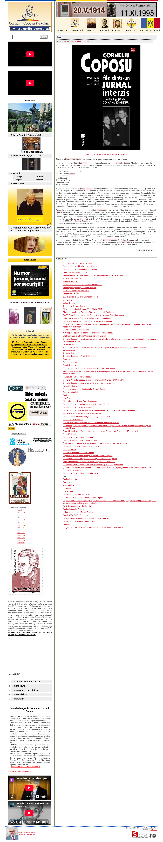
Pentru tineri (68, 395)
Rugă (26, 260)
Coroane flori (68, 353)
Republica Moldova (149, 30)
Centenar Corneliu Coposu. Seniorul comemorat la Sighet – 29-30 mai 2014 (94, 380)
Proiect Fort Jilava (70, 386)
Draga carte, (68, 491)
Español (39, 180)
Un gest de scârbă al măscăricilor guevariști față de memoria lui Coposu (93, 527)
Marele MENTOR (70, 281)
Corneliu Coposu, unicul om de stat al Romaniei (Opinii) (86, 404)
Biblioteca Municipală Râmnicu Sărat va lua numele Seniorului (88, 312)
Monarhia (130, 30)
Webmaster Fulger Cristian (26, 834)
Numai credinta (69, 449)
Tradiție (103, 30)
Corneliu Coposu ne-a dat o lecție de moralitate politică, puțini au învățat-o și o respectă (99, 410)
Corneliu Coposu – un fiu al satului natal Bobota (82, 284)
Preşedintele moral (71, 294)
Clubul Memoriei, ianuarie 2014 (76, 291)
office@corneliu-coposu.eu (26, 832)
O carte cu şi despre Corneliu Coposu (78, 452)
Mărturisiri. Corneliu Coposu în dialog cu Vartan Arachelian (87, 318)
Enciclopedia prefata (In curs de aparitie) (79, 288)
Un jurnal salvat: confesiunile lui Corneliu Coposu (83, 497)
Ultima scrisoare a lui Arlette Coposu (78, 512)
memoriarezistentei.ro (26, 690)
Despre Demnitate (18, 434)
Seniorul (90, 30)
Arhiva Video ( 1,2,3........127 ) (26, 155)
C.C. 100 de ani (73, 30)
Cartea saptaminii (70, 392)
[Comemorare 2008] (31, 149)
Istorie (11, 428)
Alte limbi (16, 173)
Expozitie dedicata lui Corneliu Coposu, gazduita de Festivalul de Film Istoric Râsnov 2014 (100, 431)
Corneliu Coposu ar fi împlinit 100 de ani (79, 356)
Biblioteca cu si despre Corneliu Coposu (29, 302)
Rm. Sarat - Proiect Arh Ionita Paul (77, 263)
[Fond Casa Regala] (32, 152)
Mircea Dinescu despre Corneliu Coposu (80, 401)
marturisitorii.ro (22, 694)
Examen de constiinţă (72, 278)
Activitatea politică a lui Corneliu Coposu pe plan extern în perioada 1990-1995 (95, 275)
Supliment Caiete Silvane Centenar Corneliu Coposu (84, 336)
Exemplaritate (68, 359)
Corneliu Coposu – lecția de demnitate (78, 521)
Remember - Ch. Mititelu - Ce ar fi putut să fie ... (83, 413)
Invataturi (19, 698)
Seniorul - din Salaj (70, 479)
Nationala (67, 488)
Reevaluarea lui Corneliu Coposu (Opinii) (80, 440)
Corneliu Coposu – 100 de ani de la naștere (81, 446)
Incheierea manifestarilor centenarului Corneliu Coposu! (86, 518)
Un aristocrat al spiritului (73, 419)
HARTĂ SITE (18, 183)
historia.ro (19, 686)
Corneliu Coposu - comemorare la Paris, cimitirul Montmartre (88, 383)
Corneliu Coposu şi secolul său (76, 330)
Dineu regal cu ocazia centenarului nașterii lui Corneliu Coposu (89, 368)
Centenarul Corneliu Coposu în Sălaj (78, 437)
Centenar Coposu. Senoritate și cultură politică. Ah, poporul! (87, 321)
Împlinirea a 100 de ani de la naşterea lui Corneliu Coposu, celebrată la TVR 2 (95, 443)
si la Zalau (67, 398)
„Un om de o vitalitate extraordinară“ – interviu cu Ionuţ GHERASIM (91, 423)
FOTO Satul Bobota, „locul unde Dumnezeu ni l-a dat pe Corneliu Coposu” (93, 315)
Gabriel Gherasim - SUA (27, 681)
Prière (33, 260)
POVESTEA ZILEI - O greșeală (76, 515)
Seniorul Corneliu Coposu (73, 509)
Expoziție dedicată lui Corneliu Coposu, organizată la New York (89, 462)
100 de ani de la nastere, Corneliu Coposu (80, 297)
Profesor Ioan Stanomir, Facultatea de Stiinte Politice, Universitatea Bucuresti (30, 633)
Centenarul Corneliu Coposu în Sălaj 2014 (80, 473)
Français (19, 177)
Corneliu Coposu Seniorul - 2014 (76, 494)
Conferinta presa (70, 362)
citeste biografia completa (19, 771)
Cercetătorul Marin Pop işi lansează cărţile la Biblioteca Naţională (90, 458)
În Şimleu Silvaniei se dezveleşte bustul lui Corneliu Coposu (87, 456)
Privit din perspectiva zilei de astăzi (77, 506)
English (19, 180)
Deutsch (39, 177)
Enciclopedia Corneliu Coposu (75, 272)
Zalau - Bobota (69, 303)
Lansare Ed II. (69, 344)
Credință (116, 30)
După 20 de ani (69, 434)
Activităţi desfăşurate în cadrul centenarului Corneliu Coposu (88, 333)
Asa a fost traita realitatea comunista (25, 767)
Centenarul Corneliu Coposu (74, 306)
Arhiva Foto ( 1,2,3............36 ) (26, 135)
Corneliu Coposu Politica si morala (77, 407)
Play (50, 227)
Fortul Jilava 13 (69, 365)
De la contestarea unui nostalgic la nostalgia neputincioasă (87, 416)
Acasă (60, 30)
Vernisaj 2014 (68, 485)
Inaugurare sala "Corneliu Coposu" (77, 377)
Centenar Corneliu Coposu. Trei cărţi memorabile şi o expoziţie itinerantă (93, 465)
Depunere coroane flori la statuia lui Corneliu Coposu (84, 389)
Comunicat (67, 300)
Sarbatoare (67, 482)
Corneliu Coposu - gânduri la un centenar (80, 269)
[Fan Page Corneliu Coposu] (30, 31)
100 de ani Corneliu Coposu (77, 41)
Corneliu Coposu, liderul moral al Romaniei (80, 266)
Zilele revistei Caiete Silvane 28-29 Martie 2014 (82, 309)
